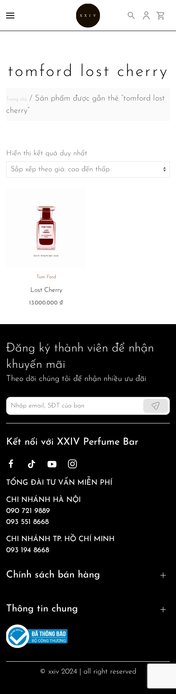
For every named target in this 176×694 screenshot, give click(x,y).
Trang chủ (16, 99)
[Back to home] (88, 15)
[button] (10, 15)
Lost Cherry (46, 290)
